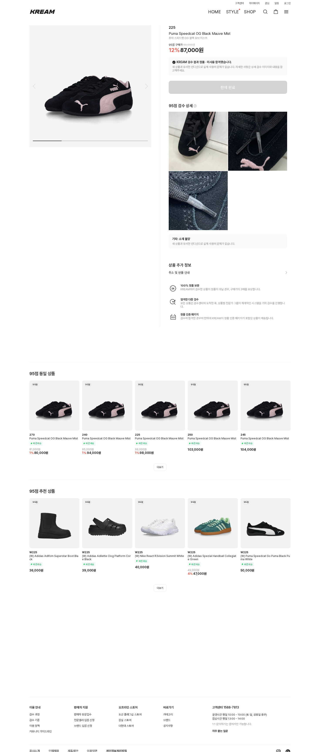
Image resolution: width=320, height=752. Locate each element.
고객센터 (239, 3)
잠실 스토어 (125, 720)
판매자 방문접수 (82, 714)
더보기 (160, 467)
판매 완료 (228, 87)
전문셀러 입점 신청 (84, 720)
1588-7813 (231, 707)
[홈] (42, 11)
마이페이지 (254, 3)
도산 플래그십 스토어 (130, 714)
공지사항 (168, 725)
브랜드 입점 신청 (83, 725)
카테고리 (168, 714)
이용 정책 (34, 725)
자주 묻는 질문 (220, 731)
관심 (267, 3)
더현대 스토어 (126, 725)
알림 (277, 3)
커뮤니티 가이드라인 (40, 731)
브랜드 (166, 720)
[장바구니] (275, 11)
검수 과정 (34, 714)
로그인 (287, 3)
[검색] (265, 11)
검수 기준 (34, 720)
